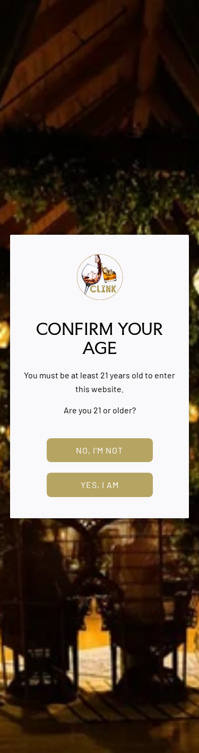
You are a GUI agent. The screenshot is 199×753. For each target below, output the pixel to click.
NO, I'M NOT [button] (99, 450)
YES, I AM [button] (100, 485)
